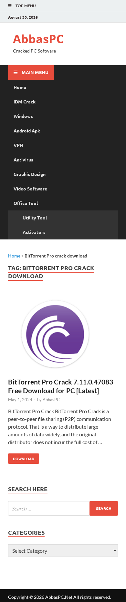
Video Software (30, 188)
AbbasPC (38, 39)
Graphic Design (30, 174)
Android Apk (27, 130)
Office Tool (26, 203)
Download (21, 457)
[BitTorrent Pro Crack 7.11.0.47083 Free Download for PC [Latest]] (63, 335)
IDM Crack (25, 101)
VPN (18, 145)
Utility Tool (35, 217)
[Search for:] (63, 508)
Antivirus (23, 159)
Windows (23, 116)
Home (20, 87)
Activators (34, 232)
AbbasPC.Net (58, 597)
